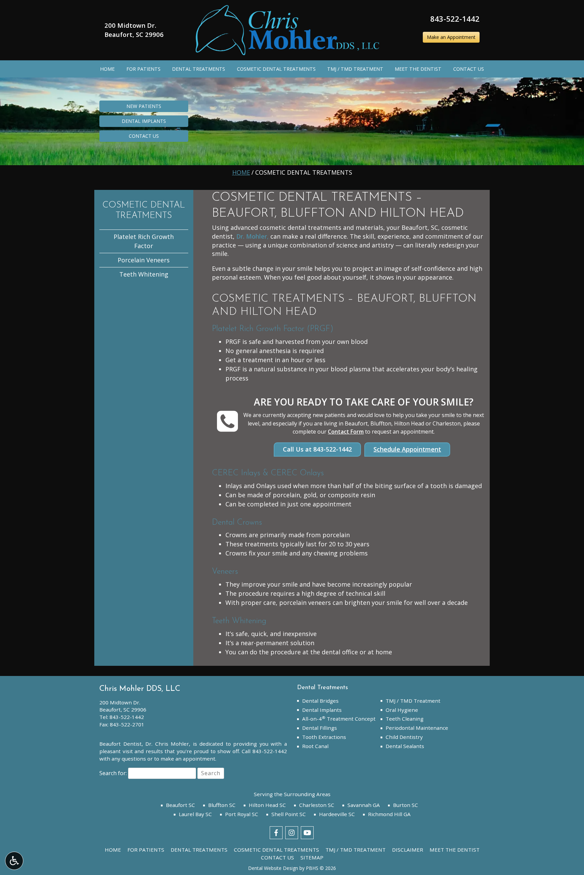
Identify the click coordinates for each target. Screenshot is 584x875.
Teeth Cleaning (404, 718)
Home (107, 69)
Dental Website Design (273, 868)
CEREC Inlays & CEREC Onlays (268, 473)
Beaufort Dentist (120, 743)
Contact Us (468, 69)
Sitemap (311, 857)
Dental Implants (322, 709)
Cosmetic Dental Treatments (276, 69)
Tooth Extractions (324, 737)
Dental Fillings (319, 727)
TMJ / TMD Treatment (355, 69)
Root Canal (315, 746)
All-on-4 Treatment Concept (338, 718)
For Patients (143, 69)
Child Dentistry (404, 737)
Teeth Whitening (239, 621)
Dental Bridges (320, 700)
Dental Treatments (198, 69)
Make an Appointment (451, 37)
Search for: (113, 773)
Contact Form (346, 431)
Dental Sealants (405, 746)
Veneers (225, 572)
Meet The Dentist (418, 69)
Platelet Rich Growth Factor (144, 241)
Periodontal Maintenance (417, 727)
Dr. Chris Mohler (167, 743)
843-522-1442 (455, 19)
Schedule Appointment (407, 449)
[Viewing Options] (14, 861)
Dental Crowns (237, 523)
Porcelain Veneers (144, 260)
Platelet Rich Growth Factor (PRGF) (273, 329)
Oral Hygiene (402, 709)
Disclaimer (407, 849)
